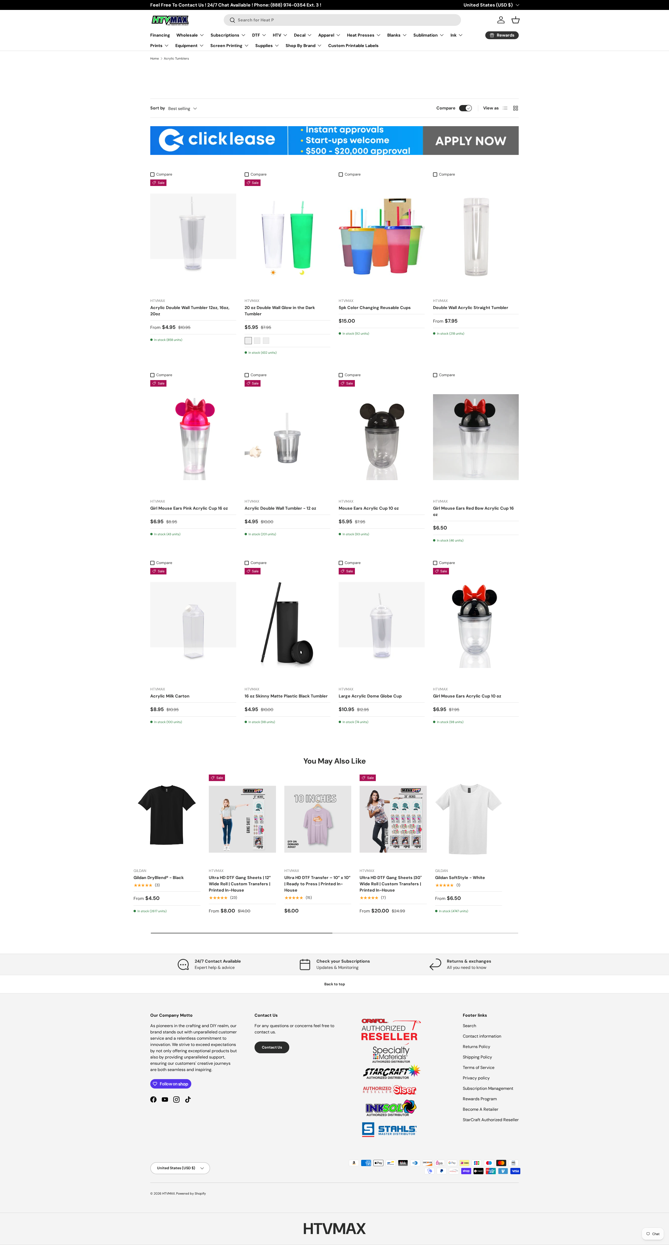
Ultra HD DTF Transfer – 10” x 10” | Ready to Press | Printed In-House (317, 884)
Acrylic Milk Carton (169, 696)
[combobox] (342, 20)
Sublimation (425, 35)
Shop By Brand (300, 45)
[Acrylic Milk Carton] (193, 625)
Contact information (482, 1036)
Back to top (334, 984)
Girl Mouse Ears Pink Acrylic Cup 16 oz (189, 508)
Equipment (186, 45)
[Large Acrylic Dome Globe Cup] (382, 625)
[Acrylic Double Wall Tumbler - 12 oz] (288, 437)
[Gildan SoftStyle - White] (468, 819)
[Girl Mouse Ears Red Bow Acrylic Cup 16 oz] (476, 437)
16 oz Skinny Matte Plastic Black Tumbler (286, 696)
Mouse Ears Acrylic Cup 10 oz (369, 508)
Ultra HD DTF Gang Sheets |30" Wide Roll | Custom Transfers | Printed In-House (391, 884)
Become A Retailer (480, 1109)
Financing (160, 35)
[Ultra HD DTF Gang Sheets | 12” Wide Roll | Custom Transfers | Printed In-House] (242, 819)
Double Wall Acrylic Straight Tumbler (470, 307)
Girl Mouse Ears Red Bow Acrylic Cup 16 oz (473, 511)
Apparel (326, 35)
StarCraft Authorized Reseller (491, 1119)
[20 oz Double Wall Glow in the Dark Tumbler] (288, 236)
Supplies (264, 45)
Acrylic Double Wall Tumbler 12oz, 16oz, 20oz (189, 311)
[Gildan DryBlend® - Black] (167, 819)
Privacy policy (476, 1078)
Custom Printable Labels (353, 45)
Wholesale (187, 35)
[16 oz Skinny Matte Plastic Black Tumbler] (288, 625)
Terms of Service (478, 1067)
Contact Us (272, 1047)
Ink (454, 35)
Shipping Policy (477, 1057)
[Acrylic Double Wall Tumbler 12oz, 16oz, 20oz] (193, 236)
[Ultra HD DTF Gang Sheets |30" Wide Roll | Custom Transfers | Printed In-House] (393, 819)
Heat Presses (360, 35)
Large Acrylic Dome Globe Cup (370, 696)
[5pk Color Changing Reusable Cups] (382, 236)
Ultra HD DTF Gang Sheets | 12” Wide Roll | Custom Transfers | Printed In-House (240, 884)
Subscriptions (225, 35)
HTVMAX (168, 1193)
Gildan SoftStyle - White (460, 877)
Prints (156, 45)
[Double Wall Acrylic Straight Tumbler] (476, 236)
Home (154, 58)
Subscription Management (488, 1088)
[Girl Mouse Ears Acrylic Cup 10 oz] (476, 625)
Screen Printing (226, 45)
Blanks (394, 35)
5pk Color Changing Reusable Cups (375, 307)
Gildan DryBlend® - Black (159, 877)
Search (469, 1025)
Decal (299, 35)
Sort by (157, 108)
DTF (256, 35)
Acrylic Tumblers (176, 58)
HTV (277, 35)
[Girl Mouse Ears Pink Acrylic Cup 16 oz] (193, 437)
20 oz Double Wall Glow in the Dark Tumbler (280, 311)
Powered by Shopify (191, 1193)
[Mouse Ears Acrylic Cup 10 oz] (382, 437)
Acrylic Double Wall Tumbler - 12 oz (280, 508)
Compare (445, 108)
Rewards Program (480, 1099)
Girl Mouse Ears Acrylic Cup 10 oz (467, 696)
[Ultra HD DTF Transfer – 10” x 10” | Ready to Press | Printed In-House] (317, 819)
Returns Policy (476, 1046)
